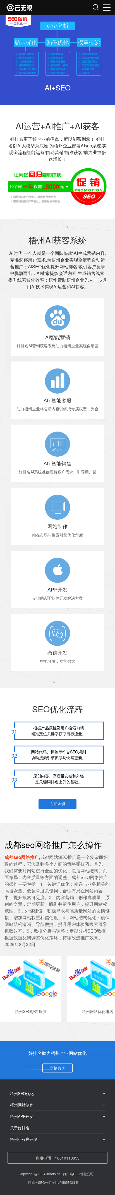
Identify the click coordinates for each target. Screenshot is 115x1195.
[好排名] (32, 7)
